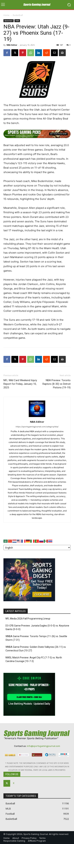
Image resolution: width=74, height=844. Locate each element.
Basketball (18, 15)
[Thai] (50, 541)
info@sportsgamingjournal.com (43, 746)
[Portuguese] (37, 541)
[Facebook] (6, 52)
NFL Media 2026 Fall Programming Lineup (28, 618)
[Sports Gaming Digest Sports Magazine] (29, 600)
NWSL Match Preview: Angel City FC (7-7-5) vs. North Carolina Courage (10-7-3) (34, 659)
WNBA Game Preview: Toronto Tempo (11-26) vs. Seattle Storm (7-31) (36, 638)
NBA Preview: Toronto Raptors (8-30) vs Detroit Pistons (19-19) (57, 384)
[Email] (54, 52)
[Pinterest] (22, 52)
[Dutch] (14, 541)
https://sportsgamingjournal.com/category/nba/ (37, 426)
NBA (17, 20)
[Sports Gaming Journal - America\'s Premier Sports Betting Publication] (37, 4)
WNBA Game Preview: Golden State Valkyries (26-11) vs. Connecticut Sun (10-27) (36, 649)
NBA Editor (12, 45)
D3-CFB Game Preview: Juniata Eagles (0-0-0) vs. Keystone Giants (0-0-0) (37, 627)
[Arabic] (5, 541)
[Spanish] (46, 541)
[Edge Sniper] (29, 714)
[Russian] (41, 541)
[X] (14, 52)
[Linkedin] (38, 52)
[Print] (62, 52)
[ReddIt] (46, 52)
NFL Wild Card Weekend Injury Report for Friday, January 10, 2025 (20, 384)
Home (6, 15)
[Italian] (32, 541)
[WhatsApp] (30, 52)
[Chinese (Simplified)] (10, 541)
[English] (19, 541)
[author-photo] (37, 416)
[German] (28, 541)
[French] (23, 541)
